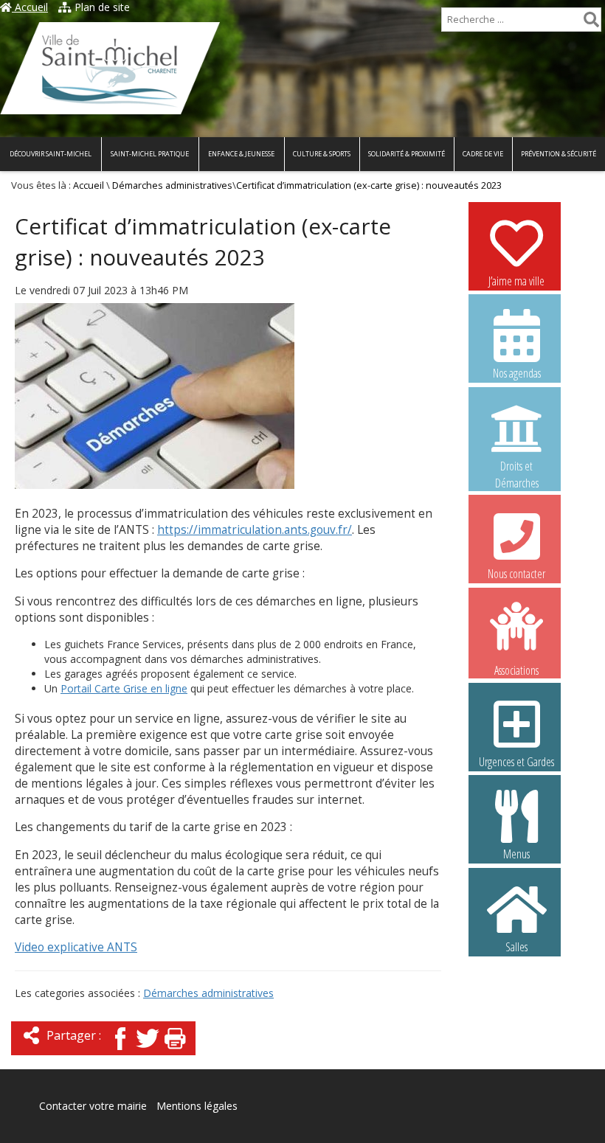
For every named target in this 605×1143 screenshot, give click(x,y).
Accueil (30, 7)
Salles (516, 947)
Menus (516, 854)
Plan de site (101, 7)
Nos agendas (517, 373)
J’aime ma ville (516, 281)
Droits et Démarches (517, 467)
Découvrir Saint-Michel (50, 154)
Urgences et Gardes (516, 762)
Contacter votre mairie (93, 1106)
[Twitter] (147, 1051)
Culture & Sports (321, 154)
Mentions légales (197, 1106)
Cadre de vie (483, 154)
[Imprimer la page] (175, 1051)
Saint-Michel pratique (150, 154)
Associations (516, 669)
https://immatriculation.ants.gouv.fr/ (254, 530)
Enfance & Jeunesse (241, 154)
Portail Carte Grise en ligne (123, 688)
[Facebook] (120, 1051)
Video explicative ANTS (76, 947)
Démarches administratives (172, 185)
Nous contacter (516, 574)
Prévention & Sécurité (558, 154)
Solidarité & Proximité (406, 154)
